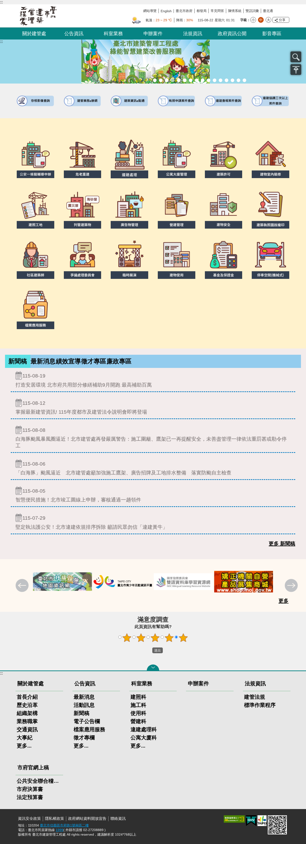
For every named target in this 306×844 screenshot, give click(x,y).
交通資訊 (27, 729)
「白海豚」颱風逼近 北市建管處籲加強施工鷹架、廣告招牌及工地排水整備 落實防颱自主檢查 (123, 468)
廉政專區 (119, 361)
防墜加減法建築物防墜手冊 (220, 80)
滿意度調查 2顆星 (141, 637)
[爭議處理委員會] (82, 258)
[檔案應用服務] (35, 308)
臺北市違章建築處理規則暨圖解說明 (178, 80)
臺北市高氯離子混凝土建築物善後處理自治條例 (232, 80)
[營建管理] (176, 208)
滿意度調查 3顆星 (155, 637)
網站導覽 (150, 11)
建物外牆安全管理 (190, 80)
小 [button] (253, 20)
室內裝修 (196, 80)
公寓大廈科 (144, 738)
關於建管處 (34, 33)
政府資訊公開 (232, 33)
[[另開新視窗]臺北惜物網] (243, 581)
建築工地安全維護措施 (238, 80)
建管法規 (254, 697)
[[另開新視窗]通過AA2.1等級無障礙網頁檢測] (234, 819)
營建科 (138, 721)
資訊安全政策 (29, 818)
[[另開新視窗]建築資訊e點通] (129, 101)
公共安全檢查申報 (214, 80)
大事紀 (25, 738)
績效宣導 (68, 361)
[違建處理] (129, 157)
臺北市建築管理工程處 (38, 15)
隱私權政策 (54, 818)
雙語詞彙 (252, 11)
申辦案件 (153, 33)
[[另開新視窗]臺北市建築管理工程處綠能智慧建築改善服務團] (153, 61)
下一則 (292, 586)
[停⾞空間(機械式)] (270, 258)
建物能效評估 (226, 80)
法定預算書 (30, 797)
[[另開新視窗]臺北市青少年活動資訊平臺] (62, 581)
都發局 (202, 11)
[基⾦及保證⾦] (223, 258)
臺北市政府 (184, 11)
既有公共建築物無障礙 (184, 80)
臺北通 (268, 11)
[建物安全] (223, 208)
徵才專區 (93, 361)
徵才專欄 (84, 738)
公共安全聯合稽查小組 (39, 781)
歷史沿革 (27, 705)
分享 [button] (282, 20)
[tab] (17, 361)
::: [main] (1, 41)
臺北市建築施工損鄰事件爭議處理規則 (244, 80)
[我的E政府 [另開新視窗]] (251, 820)
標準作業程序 (260, 705)
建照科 (138, 697)
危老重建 (202, 80)
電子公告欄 (87, 721)
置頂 (295, 69)
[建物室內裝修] (270, 157)
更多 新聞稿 (282, 543)
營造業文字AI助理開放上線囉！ (155, 80)
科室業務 (113, 33)
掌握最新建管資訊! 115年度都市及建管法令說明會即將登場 (81, 407)
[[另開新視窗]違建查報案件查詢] (223, 101)
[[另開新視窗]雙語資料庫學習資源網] (123, 581)
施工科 (138, 705)
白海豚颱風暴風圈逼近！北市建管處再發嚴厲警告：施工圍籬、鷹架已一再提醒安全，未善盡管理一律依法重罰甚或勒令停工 (151, 437)
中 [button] (260, 20)
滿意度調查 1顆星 (126, 637)
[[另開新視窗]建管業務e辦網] (82, 101)
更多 (284, 600)
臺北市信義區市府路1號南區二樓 (64, 825)
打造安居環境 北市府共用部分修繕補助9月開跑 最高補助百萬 (84, 380)
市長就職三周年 (161, 80)
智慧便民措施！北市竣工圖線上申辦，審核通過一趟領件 (78, 495)
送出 (147, 650)
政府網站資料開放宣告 (87, 818)
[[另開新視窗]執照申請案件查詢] (176, 101)
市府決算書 (30, 789)
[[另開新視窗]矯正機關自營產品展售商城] (183, 581)
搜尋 (295, 56)
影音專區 (271, 33)
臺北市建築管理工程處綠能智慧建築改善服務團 (173, 80)
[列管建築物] (82, 208)
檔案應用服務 (89, 729)
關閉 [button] (153, 667)
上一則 (23, 586)
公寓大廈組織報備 (208, 80)
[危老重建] (82, 157)
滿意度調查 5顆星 (183, 637)
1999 (59, 830)
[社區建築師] (35, 258)
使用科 (138, 713)
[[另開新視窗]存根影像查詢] (35, 101)
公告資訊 (73, 33)
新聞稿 (17, 361)
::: (1, 2)
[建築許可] (223, 157)
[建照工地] (35, 208)
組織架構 (27, 713)
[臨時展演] (129, 258)
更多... (24, 746)
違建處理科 (144, 729)
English (166, 11)
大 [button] (268, 20)
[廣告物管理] (129, 208)
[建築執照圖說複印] (270, 208)
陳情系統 (234, 11)
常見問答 (217, 11)
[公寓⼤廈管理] (176, 157)
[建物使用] (176, 258)
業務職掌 (27, 721)
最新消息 (43, 361)
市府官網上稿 (33, 768)
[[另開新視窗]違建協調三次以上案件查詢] (270, 101)
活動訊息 (84, 705)
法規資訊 (192, 33)
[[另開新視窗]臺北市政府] (262, 820)
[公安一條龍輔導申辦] (35, 157)
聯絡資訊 (118, 818)
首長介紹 (27, 697)
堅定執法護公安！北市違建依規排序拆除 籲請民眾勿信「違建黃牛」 (92, 522)
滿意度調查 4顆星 (169, 637)
